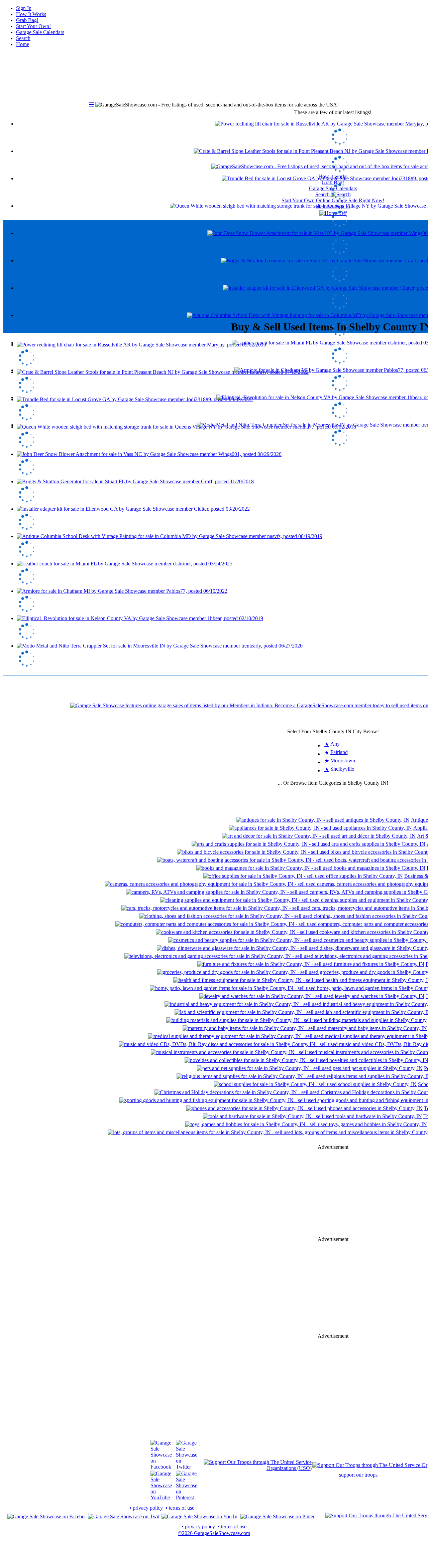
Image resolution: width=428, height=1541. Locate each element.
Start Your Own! (33, 26)
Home (22, 44)
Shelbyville (342, 769)
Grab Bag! (27, 20)
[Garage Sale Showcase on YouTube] (161, 1497)
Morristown (342, 760)
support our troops (358, 1475)
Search (23, 38)
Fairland (339, 752)
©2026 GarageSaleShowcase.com (214, 1533)
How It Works (31, 14)
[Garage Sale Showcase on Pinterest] (186, 1497)
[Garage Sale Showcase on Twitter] (186, 1467)
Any (335, 744)
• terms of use (180, 1508)
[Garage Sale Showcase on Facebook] (161, 1467)
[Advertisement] (333, 1193)
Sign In (23, 8)
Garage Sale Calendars (40, 32)
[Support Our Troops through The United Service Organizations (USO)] (258, 1468)
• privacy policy (146, 1508)
